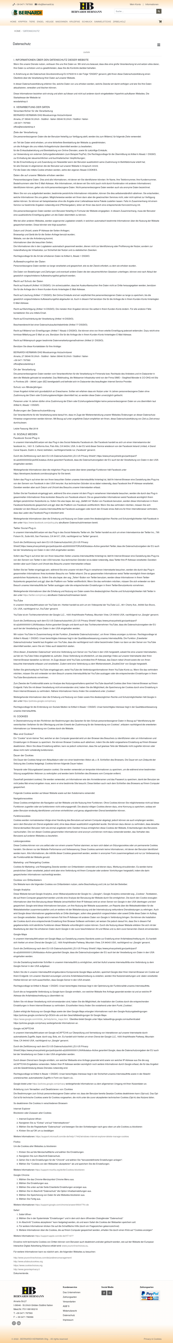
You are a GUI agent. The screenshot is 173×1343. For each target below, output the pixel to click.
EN (19, 1323)
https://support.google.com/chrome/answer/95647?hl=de (62, 1204)
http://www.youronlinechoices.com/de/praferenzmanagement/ (43, 1257)
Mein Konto (135, 4)
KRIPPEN (22, 21)
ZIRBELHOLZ (119, 21)
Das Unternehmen (71, 1292)
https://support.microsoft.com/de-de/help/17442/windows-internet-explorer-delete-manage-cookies (82, 1136)
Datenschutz (69, 1315)
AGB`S (66, 1306)
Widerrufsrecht (70, 1310)
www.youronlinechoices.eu (75, 1245)
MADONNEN (62, 21)
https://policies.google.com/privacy (39, 700)
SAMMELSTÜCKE (102, 21)
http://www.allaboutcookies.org (28, 1261)
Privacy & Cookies (153, 1338)
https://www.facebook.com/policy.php (40, 522)
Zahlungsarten (70, 1296)
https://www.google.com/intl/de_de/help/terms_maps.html (41, 1019)
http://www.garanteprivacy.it (27, 1269)
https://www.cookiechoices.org (28, 1265)
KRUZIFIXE (74, 21)
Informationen (152, 4)
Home (17, 31)
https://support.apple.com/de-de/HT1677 (54, 1235)
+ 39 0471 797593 (24, 4)
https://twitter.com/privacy (35, 595)
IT (14, 1323)
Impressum (68, 1319)
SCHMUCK (87, 21)
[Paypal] (150, 1295)
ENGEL (40, 21)
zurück (86, 52)
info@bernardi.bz (45, 4)
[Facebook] (104, 1292)
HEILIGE (50, 21)
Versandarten (69, 1301)
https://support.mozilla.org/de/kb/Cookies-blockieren (60, 1169)
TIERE (32, 21)
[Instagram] (109, 1292)
